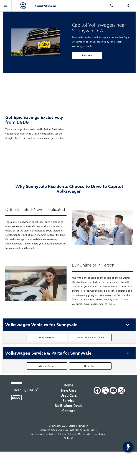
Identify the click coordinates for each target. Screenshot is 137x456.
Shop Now (87, 55)
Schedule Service (47, 366)
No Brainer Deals (68, 405)
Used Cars (68, 395)
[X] (105, 390)
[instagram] (121, 390)
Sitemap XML (74, 434)
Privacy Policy (98, 434)
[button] (70, 324)
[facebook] (97, 390)
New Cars (68, 390)
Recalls (86, 434)
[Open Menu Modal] (6, 5)
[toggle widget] (128, 447)
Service (69, 400)
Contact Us (50, 434)
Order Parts (90, 366)
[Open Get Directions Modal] (128, 5)
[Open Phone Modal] (111, 5)
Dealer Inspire (90, 430)
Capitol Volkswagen (78, 426)
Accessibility (37, 434)
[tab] (69, 324)
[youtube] (113, 390)
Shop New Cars (47, 337)
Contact (68, 411)
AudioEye (68, 438)
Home (68, 385)
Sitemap (62, 434)
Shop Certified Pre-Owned (90, 337)
